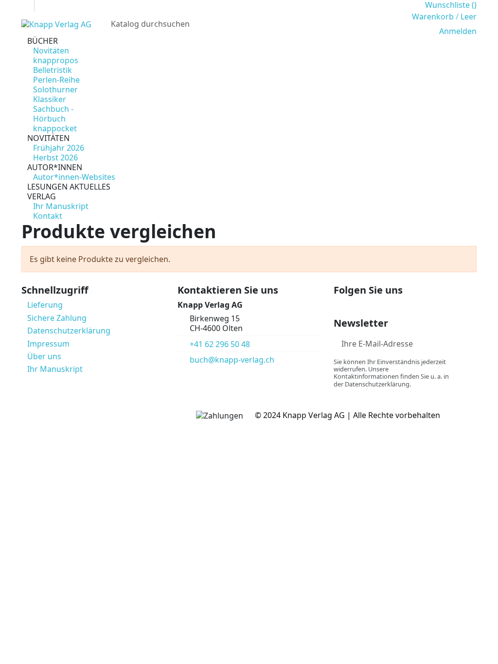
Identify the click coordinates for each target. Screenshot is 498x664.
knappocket (55, 128)
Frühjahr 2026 (58, 147)
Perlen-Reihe (56, 79)
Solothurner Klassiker (55, 94)
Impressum (48, 344)
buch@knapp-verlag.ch (232, 359)
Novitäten (51, 50)
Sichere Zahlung (57, 318)
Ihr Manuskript (61, 206)
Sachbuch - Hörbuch (53, 114)
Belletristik (52, 70)
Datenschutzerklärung (68, 330)
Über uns (44, 356)
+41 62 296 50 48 (220, 344)
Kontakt (47, 215)
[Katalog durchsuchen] (392, 24)
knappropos (55, 60)
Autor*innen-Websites (74, 177)
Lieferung (45, 305)
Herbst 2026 (55, 157)
